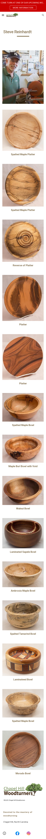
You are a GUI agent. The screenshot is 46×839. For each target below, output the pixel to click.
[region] (23, 6)
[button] (3, 15)
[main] (23, 33)
